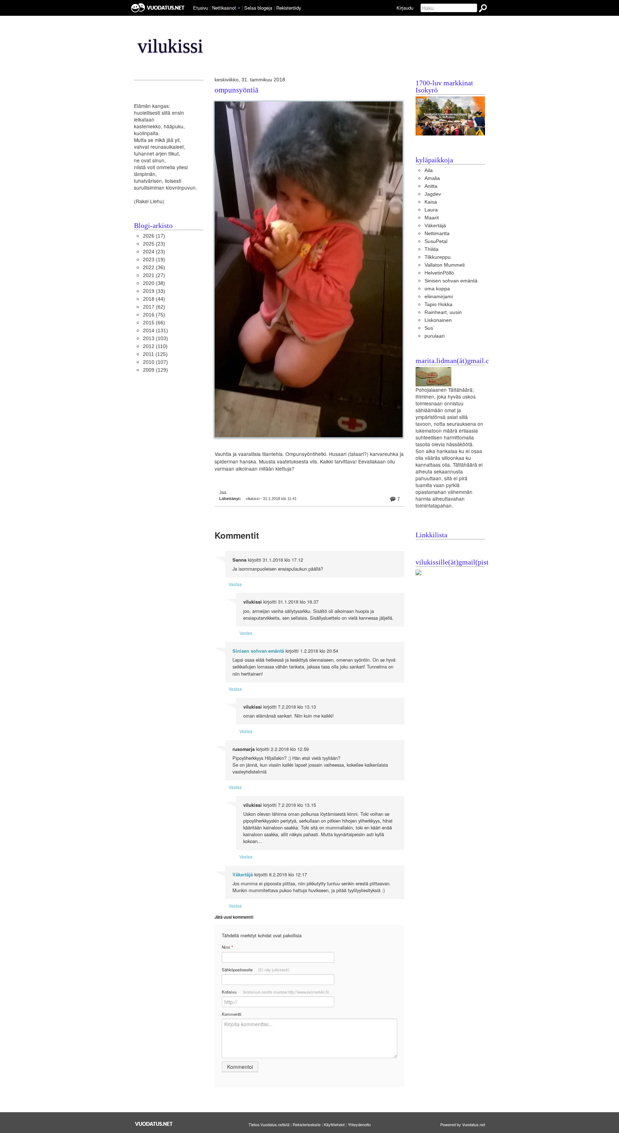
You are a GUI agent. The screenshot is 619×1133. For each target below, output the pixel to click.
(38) (154, 283)
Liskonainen (438, 320)
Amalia (432, 178)
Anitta (430, 186)
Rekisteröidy (288, 7)
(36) (154, 267)
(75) (154, 315)
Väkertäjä (242, 874)
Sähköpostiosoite (255, 969)
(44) (154, 299)
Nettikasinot (224, 7)
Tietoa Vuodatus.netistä (269, 1124)
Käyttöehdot (334, 1124)
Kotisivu (275, 992)
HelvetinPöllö (439, 273)
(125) (155, 354)
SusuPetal (435, 241)
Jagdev (432, 194)
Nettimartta (437, 233)
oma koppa (437, 288)
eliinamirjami (438, 296)
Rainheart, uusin (443, 312)
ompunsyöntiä (236, 90)
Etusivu (200, 7)
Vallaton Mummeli (444, 265)
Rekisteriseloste (307, 1124)
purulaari (434, 336)
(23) (154, 244)
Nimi (227, 947)
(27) (154, 275)
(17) (154, 236)
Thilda (431, 249)
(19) (154, 259)
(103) (155, 338)
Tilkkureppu (437, 257)
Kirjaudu (405, 7)
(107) (155, 362)
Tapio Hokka (438, 304)
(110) (155, 346)
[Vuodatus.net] (154, 1124)
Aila (428, 170)
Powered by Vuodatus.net (462, 1124)
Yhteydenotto (359, 1124)
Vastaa (235, 584)
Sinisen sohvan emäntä (258, 651)
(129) (155, 370)
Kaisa (430, 202)
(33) (154, 291)
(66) (154, 322)
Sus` (429, 328)
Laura (431, 210)
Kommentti (231, 1014)
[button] (238, 8)
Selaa (258, 7)
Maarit (431, 217)
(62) (154, 307)
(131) (155, 330)
